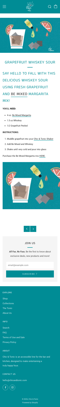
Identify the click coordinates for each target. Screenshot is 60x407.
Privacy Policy (9, 342)
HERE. (42, 156)
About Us (7, 313)
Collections (8, 303)
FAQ (5, 332)
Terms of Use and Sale (14, 337)
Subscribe (28, 274)
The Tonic (7, 308)
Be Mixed (19, 94)
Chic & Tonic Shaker (43, 139)
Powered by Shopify (30, 403)
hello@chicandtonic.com (15, 380)
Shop (5, 298)
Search (6, 327)
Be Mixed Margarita (21, 115)
